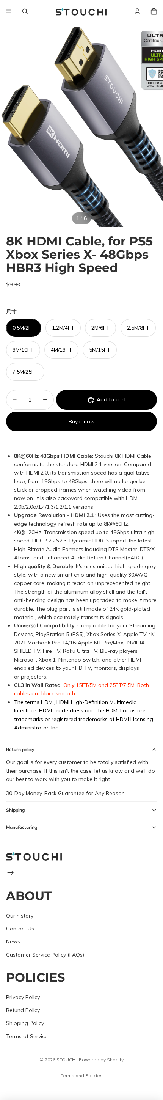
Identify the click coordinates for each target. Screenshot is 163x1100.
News (13, 941)
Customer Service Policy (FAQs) (45, 954)
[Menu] (8, 11)
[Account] (137, 11)
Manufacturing (21, 827)
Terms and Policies (82, 1075)
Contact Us (20, 928)
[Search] (25, 11)
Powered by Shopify (101, 1059)
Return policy (20, 749)
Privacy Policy (23, 997)
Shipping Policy (25, 1023)
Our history (19, 915)
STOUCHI (66, 1059)
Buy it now (82, 421)
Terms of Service (27, 1036)
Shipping (15, 810)
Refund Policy (23, 1010)
